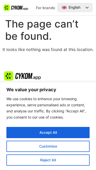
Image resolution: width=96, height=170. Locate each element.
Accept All (48, 132)
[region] (48, 126)
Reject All (48, 160)
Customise (48, 146)
